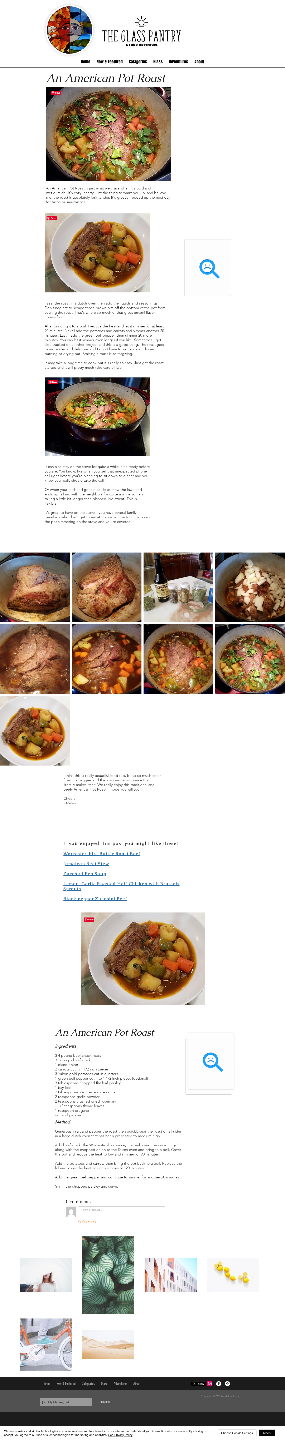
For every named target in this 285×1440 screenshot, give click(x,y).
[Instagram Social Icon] (209, 1383)
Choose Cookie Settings (237, 1433)
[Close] (279, 1433)
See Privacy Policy (120, 1435)
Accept (266, 1433)
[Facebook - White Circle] (218, 1383)
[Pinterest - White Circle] (227, 1383)
